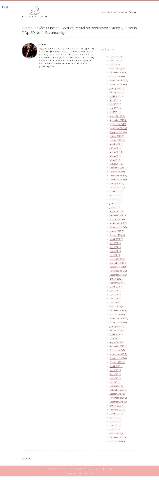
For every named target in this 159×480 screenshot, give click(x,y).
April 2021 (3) (115, 370)
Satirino (34, 11)
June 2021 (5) (115, 378)
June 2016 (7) (115, 155)
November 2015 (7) (118, 128)
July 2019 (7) (115, 302)
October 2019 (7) (117, 314)
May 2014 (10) (116, 56)
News (110, 12)
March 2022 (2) (116, 413)
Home (103, 12)
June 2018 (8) (115, 251)
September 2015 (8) (118, 120)
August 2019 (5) (116, 306)
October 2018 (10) (118, 267)
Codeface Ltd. (87, 473)
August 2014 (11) (117, 68)
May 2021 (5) (115, 374)
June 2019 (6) (115, 298)
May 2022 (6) (115, 421)
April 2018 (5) (115, 243)
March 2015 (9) (116, 96)
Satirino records (120, 12)
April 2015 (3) (115, 100)
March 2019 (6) (116, 286)
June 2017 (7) (115, 203)
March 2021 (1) (116, 366)
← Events (26, 458)
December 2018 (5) (118, 274)
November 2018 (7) (118, 271)
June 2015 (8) (115, 108)
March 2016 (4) (116, 144)
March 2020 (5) (116, 334)
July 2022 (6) (115, 429)
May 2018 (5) (115, 247)
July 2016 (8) (115, 159)
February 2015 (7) (117, 92)
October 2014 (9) (117, 76)
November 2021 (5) (118, 397)
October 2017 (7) (117, 219)
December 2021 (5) (118, 401)
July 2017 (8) (115, 207)
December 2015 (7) (118, 132)
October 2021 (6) (117, 393)
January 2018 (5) (117, 231)
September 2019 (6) (118, 310)
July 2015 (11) (115, 112)
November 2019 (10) (119, 318)
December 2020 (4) (118, 358)
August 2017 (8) (116, 211)
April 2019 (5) (115, 290)
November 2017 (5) (118, 223)
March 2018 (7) (116, 239)
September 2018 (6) (118, 263)
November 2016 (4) (118, 175)
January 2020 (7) (117, 326)
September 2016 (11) (119, 167)
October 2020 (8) (117, 350)
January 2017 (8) (117, 183)
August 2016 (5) (116, 163)
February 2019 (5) (117, 282)
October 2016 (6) (117, 171)
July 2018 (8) (115, 255)
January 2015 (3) (117, 88)
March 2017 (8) (116, 191)
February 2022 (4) (117, 409)
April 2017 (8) (115, 195)
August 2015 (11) (117, 116)
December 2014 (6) (118, 84)
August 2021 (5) (116, 386)
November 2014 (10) (119, 80)
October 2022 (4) (117, 441)
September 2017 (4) (118, 215)
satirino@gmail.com (112, 469)
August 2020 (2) (116, 342)
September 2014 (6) (118, 72)
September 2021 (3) (118, 390)
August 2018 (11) (117, 259)
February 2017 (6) (117, 187)
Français (132, 12)
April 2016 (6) (115, 148)
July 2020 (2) (115, 338)
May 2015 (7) (115, 104)
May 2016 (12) (116, 151)
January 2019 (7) (117, 278)
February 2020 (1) (117, 330)
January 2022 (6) (117, 405)
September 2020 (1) (118, 346)
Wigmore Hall (45, 48)
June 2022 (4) (115, 425)
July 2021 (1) (115, 382)
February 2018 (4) (117, 235)
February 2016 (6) (117, 140)
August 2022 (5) (116, 433)
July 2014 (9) (115, 64)
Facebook (3, 7)
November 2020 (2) (118, 354)
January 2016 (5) (117, 136)
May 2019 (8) (115, 294)
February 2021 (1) (117, 362)
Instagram (7, 7)
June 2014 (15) (116, 60)
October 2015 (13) (118, 124)
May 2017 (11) (116, 199)
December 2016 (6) (118, 179)
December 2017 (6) (118, 227)
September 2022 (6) (118, 437)
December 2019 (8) (118, 322)
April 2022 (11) (116, 417)
